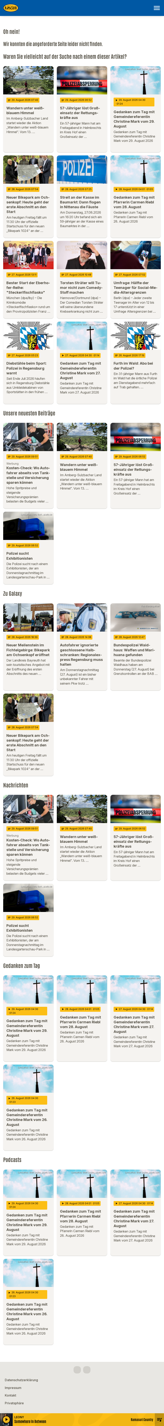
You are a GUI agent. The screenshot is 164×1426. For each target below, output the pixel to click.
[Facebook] (77, 1370)
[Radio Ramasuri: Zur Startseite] (77, 8)
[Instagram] (87, 1370)
